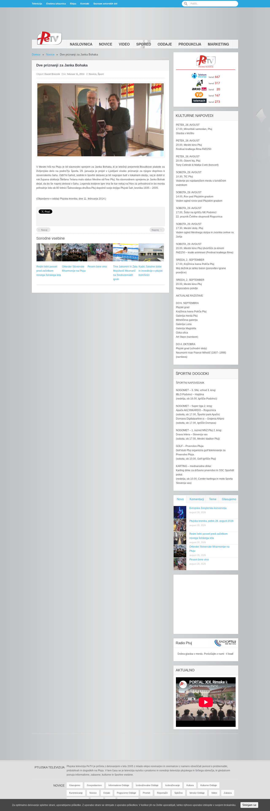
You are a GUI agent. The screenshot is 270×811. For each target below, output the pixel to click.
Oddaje (165, 44)
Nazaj (42, 229)
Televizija (37, 3)
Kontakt (84, 3)
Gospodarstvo (94, 785)
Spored (143, 44)
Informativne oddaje (118, 785)
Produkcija (189, 44)
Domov (36, 54)
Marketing (218, 44)
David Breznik (52, 74)
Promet (146, 793)
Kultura (190, 785)
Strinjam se (249, 805)
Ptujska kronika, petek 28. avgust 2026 (211, 521)
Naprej (157, 229)
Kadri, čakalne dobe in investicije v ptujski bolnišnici (151, 271)
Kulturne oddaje (208, 785)
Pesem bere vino (97, 266)
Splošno (178, 793)
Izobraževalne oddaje (147, 785)
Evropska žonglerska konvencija (208, 508)
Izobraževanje (172, 785)
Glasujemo (229, 499)
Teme (212, 499)
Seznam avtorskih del (105, 3)
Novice (105, 44)
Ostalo (106, 793)
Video (124, 44)
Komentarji (197, 499)
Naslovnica (81, 44)
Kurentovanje (76, 793)
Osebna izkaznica (56, 3)
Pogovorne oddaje (126, 793)
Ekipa (73, 3)
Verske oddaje (197, 793)
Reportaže (162, 793)
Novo (180, 499)
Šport (101, 74)
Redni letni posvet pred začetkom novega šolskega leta (48, 271)
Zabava (228, 793)
